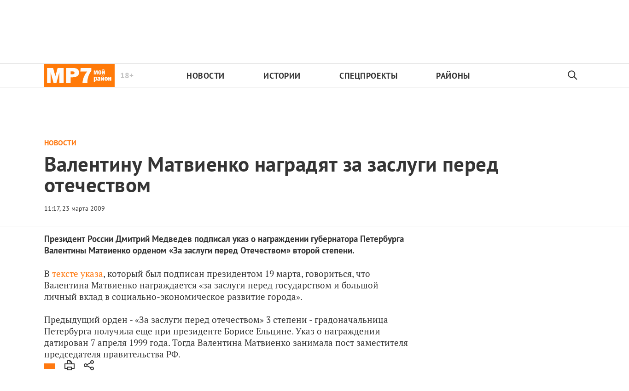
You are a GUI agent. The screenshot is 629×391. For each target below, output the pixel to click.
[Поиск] (572, 75)
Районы (453, 75)
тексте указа (77, 273)
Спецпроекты (368, 75)
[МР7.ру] (79, 75)
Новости (205, 75)
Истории (282, 75)
